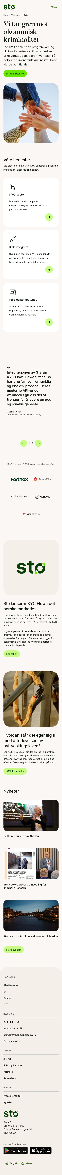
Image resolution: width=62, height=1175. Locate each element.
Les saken (11, 653)
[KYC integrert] (49, 269)
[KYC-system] (49, 217)
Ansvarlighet (10, 1078)
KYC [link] (26, 15)
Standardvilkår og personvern (19, 1034)
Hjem (5, 15)
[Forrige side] (23, 443)
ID (4, 991)
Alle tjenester (10, 985)
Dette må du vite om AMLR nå (21, 836)
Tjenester (15, 15)
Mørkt (29, 1163)
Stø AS (7, 1059)
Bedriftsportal (10, 1028)
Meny (54, 7)
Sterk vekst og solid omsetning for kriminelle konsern (24, 886)
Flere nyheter (13, 949)
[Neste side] (38, 443)
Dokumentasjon (11, 1041)
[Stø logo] (9, 6)
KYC (5, 1004)
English (14, 1163)
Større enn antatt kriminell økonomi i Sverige (30, 936)
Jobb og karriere (12, 1065)
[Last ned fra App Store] (41, 1150)
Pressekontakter (12, 1095)
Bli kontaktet (13, 73)
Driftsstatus (9, 1022)
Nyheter (7, 1102)
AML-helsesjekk (15, 771)
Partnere (8, 1071)
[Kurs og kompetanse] (49, 322)
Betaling (7, 998)
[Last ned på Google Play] (15, 1150)
